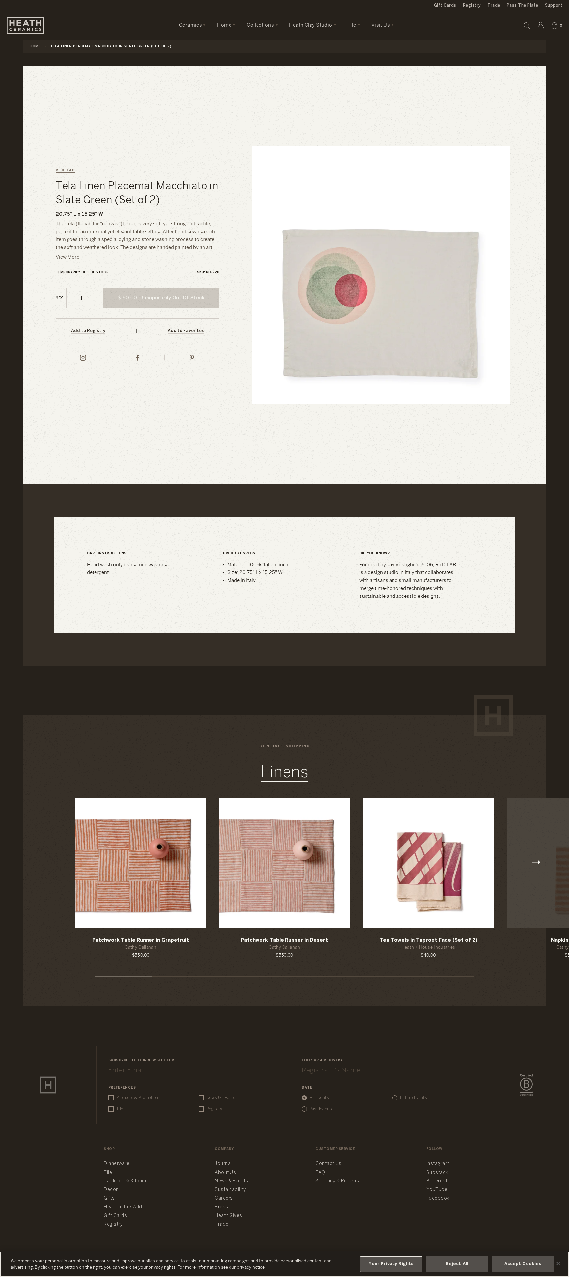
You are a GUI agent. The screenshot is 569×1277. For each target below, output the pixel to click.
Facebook (437, 1198)
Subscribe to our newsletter (141, 1060)
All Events (319, 1098)
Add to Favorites (186, 331)
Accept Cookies (523, 1264)
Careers (224, 1198)
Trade (493, 5)
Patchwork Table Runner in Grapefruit (140, 940)
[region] (284, 1264)
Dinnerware (116, 1164)
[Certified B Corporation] (526, 1085)
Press (221, 1207)
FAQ (320, 1173)
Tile (119, 1109)
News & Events (220, 1098)
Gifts (109, 1198)
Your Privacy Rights (391, 1264)
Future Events (413, 1098)
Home (35, 46)
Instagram (438, 1164)
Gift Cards (445, 5)
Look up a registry (322, 1060)
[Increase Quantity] (92, 298)
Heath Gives (228, 1216)
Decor (111, 1190)
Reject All (457, 1264)
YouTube (436, 1190)
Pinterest (436, 1181)
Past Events (321, 1109)
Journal (223, 1164)
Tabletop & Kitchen (126, 1181)
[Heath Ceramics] (48, 1085)
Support (553, 5)
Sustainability (230, 1190)
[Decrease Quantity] (71, 298)
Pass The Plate (522, 5)
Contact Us (328, 1164)
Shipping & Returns (337, 1181)
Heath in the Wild (123, 1207)
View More (67, 257)
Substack (437, 1173)
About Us (225, 1173)
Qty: (59, 297)
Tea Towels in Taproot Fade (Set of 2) (428, 940)
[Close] (558, 1263)
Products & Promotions (138, 1098)
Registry (472, 5)
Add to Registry (88, 331)
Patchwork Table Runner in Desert (284, 940)
